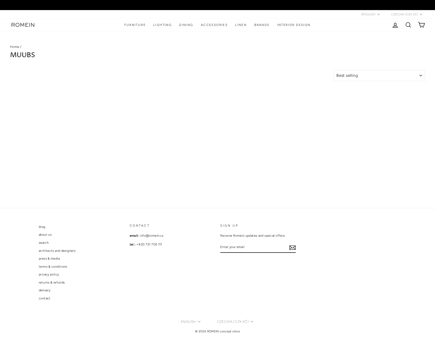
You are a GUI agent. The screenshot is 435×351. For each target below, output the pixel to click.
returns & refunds (52, 282)
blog (42, 227)
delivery (44, 290)
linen (241, 25)
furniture (135, 25)
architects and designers (57, 251)
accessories (214, 25)
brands (261, 25)
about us (45, 234)
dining (186, 25)
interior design (294, 25)
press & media (49, 258)
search (44, 242)
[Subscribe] (292, 247)
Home (14, 47)
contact (45, 298)
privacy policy (49, 274)
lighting (162, 25)
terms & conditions (53, 266)
